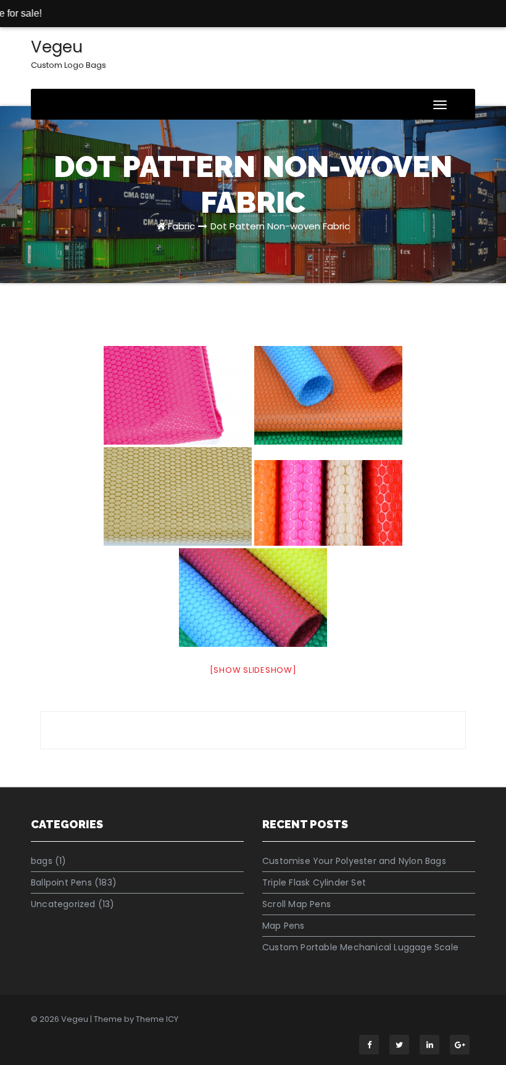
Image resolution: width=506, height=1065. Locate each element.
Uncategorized (63, 904)
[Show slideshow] (253, 670)
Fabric (181, 226)
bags (41, 861)
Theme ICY (157, 1019)
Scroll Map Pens (296, 904)
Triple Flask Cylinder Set (314, 882)
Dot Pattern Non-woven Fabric (280, 226)
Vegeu (68, 53)
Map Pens (283, 925)
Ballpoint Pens (61, 882)
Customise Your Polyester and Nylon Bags (354, 861)
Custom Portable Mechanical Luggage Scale (360, 947)
